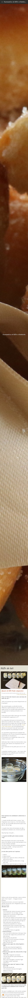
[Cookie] (3, 995)
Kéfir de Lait (22, 693)
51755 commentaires (21, 694)
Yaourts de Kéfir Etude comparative (12, 691)
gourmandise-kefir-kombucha (10, 693)
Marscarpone (8, 726)
